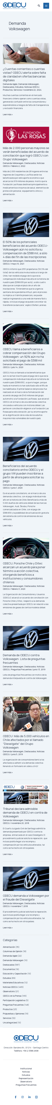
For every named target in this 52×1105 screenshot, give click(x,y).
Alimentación (9, 947)
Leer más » (8, 114)
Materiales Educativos (13, 982)
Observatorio (9, 991)
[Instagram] (22, 1097)
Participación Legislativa (14, 1000)
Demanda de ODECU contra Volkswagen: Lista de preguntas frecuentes (24, 659)
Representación (26, 1078)
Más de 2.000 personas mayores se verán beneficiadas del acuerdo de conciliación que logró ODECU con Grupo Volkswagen (26, 153)
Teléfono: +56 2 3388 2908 (26, 1050)
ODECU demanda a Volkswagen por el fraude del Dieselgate (26, 897)
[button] (39, 6)
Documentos (9, 969)
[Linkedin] (29, 1097)
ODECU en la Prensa (12, 995)
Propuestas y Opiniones (13, 1013)
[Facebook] (15, 1097)
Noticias (26, 1071)
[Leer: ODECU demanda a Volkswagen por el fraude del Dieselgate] (26, 879)
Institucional (26, 1068)
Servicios (7, 1018)
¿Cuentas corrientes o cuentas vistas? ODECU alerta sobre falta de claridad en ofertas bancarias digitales (24, 74)
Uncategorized (10, 1022)
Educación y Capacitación (15, 973)
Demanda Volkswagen (13, 960)
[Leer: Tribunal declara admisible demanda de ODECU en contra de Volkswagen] (26, 794)
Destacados (8, 964)
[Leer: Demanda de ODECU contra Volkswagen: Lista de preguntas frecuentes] (26, 638)
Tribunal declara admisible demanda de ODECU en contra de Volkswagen (25, 812)
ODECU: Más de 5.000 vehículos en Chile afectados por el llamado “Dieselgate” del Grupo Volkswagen (26, 741)
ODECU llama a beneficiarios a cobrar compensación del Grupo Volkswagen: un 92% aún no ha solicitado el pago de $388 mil (24, 354)
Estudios (7, 978)
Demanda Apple (10, 955)
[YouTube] (36, 1097)
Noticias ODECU (10, 987)
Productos (8, 1009)
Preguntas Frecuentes (13, 1004)
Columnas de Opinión (12, 951)
